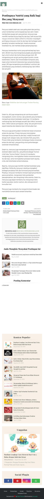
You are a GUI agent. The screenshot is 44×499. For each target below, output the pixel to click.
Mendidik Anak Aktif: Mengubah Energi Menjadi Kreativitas (25, 368)
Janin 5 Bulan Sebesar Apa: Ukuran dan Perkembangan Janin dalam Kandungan (25, 351)
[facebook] (8, 481)
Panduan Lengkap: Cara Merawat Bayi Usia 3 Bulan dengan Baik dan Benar (27, 343)
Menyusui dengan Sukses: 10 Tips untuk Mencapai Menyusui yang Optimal (26, 264)
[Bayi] (22, 443)
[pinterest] (17, 481)
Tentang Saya (13, 491)
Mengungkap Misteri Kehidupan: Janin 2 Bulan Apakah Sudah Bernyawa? (26, 384)
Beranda (4, 10)
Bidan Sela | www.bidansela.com (11, 23)
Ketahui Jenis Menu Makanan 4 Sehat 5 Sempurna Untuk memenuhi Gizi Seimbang (27, 401)
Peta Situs (29, 491)
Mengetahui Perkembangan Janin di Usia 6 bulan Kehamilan (26, 409)
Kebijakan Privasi (22, 493)
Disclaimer (37, 491)
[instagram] (27, 481)
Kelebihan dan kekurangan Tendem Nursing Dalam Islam (24, 417)
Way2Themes (20, 496)
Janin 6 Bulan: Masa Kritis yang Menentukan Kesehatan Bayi (27, 360)
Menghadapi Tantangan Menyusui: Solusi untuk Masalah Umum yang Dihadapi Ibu (25, 272)
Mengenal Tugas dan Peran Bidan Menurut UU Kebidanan (26, 376)
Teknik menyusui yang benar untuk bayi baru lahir (26, 254)
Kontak (22, 491)
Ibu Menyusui (11, 10)
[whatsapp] (36, 481)
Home (5, 491)
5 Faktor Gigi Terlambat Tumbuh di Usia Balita (25, 392)
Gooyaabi (35, 496)
